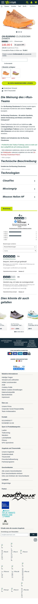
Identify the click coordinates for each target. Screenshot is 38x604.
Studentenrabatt (7, 454)
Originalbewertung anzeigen (10, 271)
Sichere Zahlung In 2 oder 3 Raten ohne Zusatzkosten (32, 343)
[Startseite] (1, 6)
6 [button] (24, 333)
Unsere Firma (6, 406)
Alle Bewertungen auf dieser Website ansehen (20, 228)
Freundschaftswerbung (10, 459)
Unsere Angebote (8, 452)
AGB (3, 385)
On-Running (25, 6)
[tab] (19, 181)
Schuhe (13, 6)
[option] (19, 20)
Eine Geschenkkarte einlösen (12, 473)
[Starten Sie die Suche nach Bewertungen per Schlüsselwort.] (35, 251)
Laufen (4, 430)
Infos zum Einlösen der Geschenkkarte (15, 476)
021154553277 (7, 420)
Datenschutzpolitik (8, 392)
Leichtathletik (6, 438)
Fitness (4, 440)
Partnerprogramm (8, 462)
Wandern (5, 435)
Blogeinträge (6, 483)
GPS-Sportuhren (8, 443)
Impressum (6, 397)
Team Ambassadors (9, 411)
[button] (14, 60)
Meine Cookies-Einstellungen (12, 390)
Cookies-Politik (7, 387)
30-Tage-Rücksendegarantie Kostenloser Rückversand (19, 343)
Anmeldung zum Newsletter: (10, 531)
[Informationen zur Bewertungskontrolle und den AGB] (28, 224)
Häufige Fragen (7, 377)
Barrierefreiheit (7, 395)
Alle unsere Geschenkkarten (12, 471)
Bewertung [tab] (6, 208)
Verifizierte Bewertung (10, 259)
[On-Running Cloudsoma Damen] (6, 73)
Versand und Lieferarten (10, 380)
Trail (19, 6)
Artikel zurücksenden (9, 382)
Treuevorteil (6, 457)
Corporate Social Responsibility (13, 409)
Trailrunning (6, 433)
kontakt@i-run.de (8, 423)
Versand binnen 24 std (6, 341)
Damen (7, 6)
